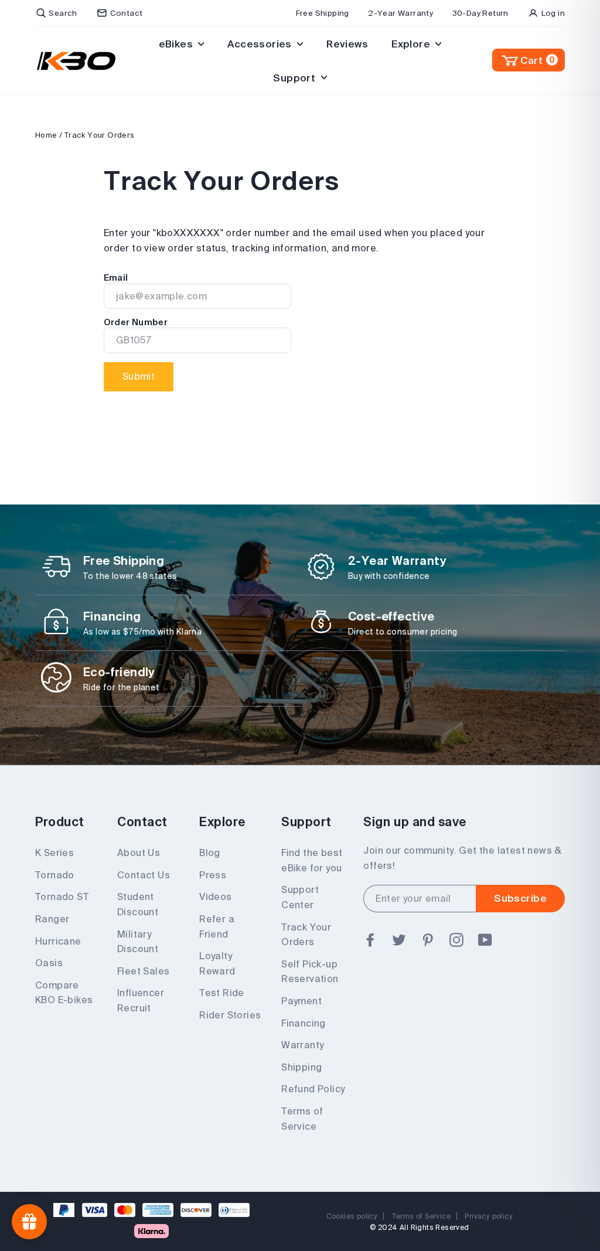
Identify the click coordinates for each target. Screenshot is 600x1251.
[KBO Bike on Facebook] (370, 940)
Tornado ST (61, 896)
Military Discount (137, 942)
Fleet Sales (143, 971)
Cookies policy (352, 1216)
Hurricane (58, 941)
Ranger (52, 918)
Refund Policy (313, 1088)
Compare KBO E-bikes (64, 992)
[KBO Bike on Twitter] (399, 940)
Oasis (49, 962)
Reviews (347, 43)
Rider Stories (230, 1015)
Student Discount (137, 904)
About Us (138, 852)
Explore (411, 43)
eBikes (177, 43)
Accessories (260, 43)
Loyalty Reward (217, 963)
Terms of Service (302, 1118)
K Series (54, 852)
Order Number (136, 322)
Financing (303, 1023)
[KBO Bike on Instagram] (456, 940)
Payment (301, 1001)
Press (212, 875)
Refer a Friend (216, 926)
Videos (215, 896)
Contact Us (143, 875)
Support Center (300, 897)
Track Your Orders (306, 934)
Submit (138, 376)
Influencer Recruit (140, 1000)
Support (295, 77)
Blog (209, 852)
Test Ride (221, 992)
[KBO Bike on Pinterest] (428, 940)
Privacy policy (489, 1216)
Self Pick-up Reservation (309, 971)
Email (116, 277)
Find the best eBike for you (311, 860)
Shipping (301, 1067)
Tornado (54, 875)
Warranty (302, 1044)
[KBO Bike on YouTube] (485, 940)
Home (46, 135)
